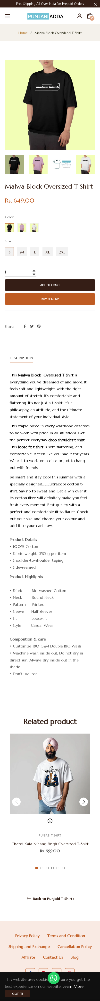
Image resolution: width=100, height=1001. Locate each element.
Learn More (73, 986)
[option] (50, 802)
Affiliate (28, 957)
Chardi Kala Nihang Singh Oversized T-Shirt (50, 843)
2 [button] (42, 868)
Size (8, 241)
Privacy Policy (27, 935)
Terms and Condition (66, 935)
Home (23, 33)
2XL (62, 252)
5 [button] (58, 868)
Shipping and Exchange (29, 946)
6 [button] (63, 868)
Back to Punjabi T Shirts (53, 899)
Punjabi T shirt (50, 835)
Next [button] (83, 801)
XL (47, 252)
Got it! (17, 993)
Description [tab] (21, 357)
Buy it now (50, 299)
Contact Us (53, 957)
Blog (75, 957)
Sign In (79, 16)
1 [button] (36, 868)
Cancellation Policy (75, 946)
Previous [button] (16, 801)
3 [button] (47, 868)
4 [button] (52, 868)
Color (9, 217)
